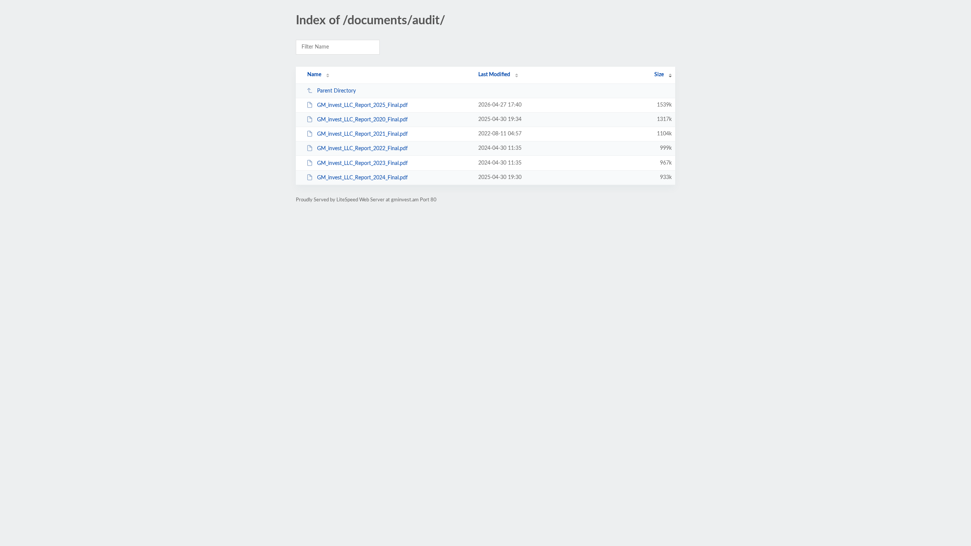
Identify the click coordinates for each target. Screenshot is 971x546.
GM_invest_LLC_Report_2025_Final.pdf (362, 105)
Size (659, 74)
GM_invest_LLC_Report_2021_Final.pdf (362, 134)
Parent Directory (336, 91)
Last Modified (494, 74)
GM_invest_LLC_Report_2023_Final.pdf (362, 163)
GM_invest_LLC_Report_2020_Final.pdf (362, 119)
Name (314, 74)
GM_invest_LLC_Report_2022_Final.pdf (362, 148)
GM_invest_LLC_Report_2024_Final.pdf (362, 177)
